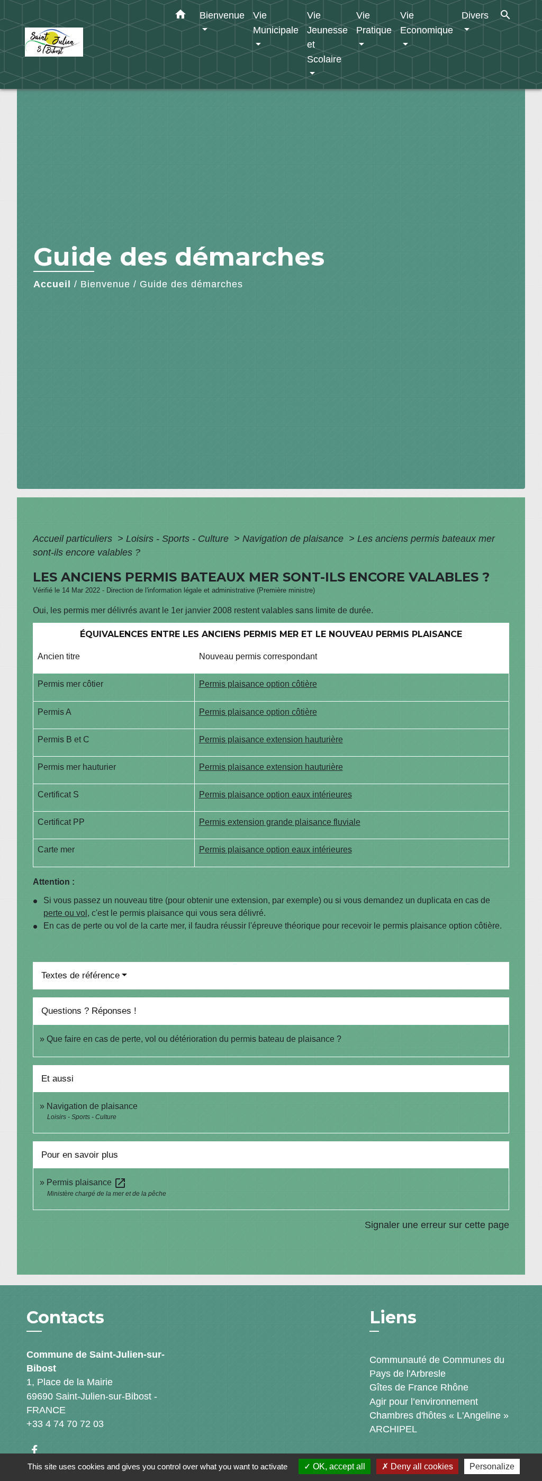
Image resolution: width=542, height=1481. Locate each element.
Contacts (65, 1317)
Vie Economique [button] (426, 22)
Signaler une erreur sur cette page (437, 1225)
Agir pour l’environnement (423, 1401)
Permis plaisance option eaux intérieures (275, 794)
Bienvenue (105, 284)
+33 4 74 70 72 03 (65, 1424)
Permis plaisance (87, 1182)
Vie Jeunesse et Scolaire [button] (327, 37)
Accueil (52, 284)
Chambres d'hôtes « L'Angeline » (439, 1415)
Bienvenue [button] (222, 15)
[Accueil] (91, 45)
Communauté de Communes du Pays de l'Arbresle (436, 1367)
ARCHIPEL (393, 1429)
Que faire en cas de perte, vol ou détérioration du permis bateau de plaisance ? (194, 1038)
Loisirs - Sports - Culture (178, 538)
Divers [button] (475, 15)
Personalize (491, 1466)
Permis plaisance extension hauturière (271, 739)
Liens (393, 1317)
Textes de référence (80, 975)
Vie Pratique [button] (374, 22)
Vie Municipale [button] (276, 22)
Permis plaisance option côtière (258, 683)
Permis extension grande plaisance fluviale (279, 821)
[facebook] (39, 1450)
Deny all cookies (421, 1466)
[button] (180, 16)
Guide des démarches (191, 284)
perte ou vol (65, 912)
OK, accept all (338, 1466)
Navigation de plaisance (294, 538)
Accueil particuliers (74, 538)
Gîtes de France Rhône (418, 1387)
